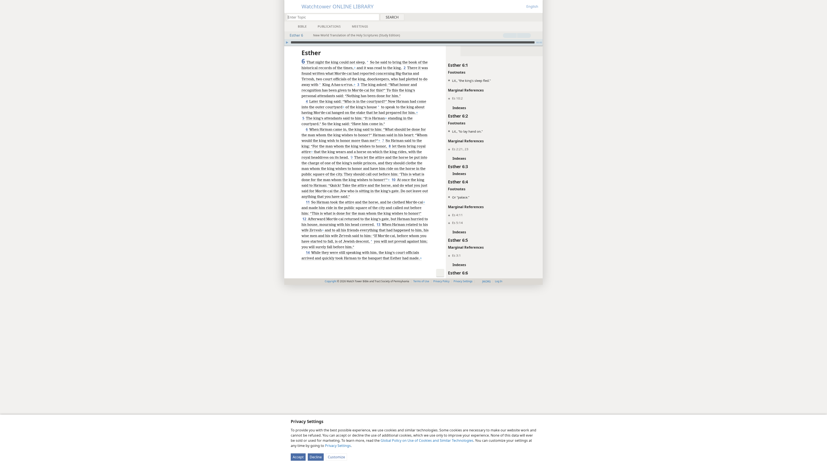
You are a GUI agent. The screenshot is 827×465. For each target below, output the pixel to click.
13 (378, 224)
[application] (413, 42)
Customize (336, 457)
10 (394, 179)
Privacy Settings (338, 445)
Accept (298, 457)
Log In (498, 281)
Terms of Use (421, 281)
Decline (316, 457)
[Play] (287, 42)
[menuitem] (538, 17)
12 (304, 219)
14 (308, 252)
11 (308, 202)
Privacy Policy (441, 281)
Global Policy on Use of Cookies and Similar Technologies (427, 440)
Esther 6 (296, 35)
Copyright (330, 281)
